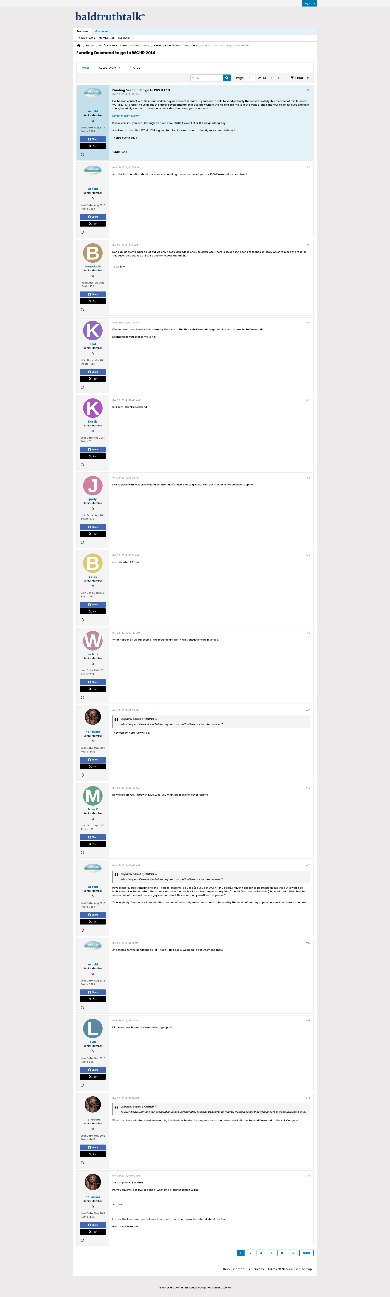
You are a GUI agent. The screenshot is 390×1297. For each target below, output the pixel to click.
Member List (106, 38)
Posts (85, 68)
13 (292, 1253)
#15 (307, 1175)
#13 (308, 1020)
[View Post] (156, 719)
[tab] (85, 67)
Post (95, 146)
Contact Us (241, 1269)
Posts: (85, 131)
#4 (308, 322)
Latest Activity (109, 68)
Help (226, 1269)
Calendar (124, 38)
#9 (308, 710)
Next (306, 1253)
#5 (308, 400)
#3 (308, 245)
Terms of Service (280, 1269)
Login (307, 3)
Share (95, 139)
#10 (307, 788)
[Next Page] (278, 78)
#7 (308, 555)
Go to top (304, 1269)
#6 (308, 477)
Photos (135, 68)
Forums (82, 31)
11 (282, 1253)
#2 (308, 167)
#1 (308, 90)
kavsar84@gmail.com (126, 115)
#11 (308, 865)
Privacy (259, 1269)
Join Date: (87, 127)
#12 (308, 943)
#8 (308, 632)
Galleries (101, 31)
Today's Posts (86, 38)
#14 (307, 1098)
